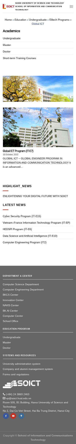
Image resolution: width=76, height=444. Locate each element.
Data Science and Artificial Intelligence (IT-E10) (30, 235)
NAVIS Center (11, 305)
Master (7, 44)
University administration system (21, 363)
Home (8, 19)
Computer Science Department (21, 284)
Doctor (7, 51)
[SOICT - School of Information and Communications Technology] (8, 6)
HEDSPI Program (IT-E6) (17, 229)
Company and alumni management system (28, 368)
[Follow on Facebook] (6, 416)
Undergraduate (38, 19)
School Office (10, 321)
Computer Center (13, 315)
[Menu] (71, 6)
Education (20, 19)
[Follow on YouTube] (13, 416)
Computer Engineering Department (23, 289)
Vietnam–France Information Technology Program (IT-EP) (36, 222)
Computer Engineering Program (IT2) (24, 242)
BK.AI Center (10, 310)
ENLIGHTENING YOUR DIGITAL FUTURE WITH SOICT (35, 196)
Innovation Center (13, 300)
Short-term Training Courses (19, 58)
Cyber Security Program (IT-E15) (22, 216)
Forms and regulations (16, 374)
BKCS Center (10, 294)
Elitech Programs (59, 19)
